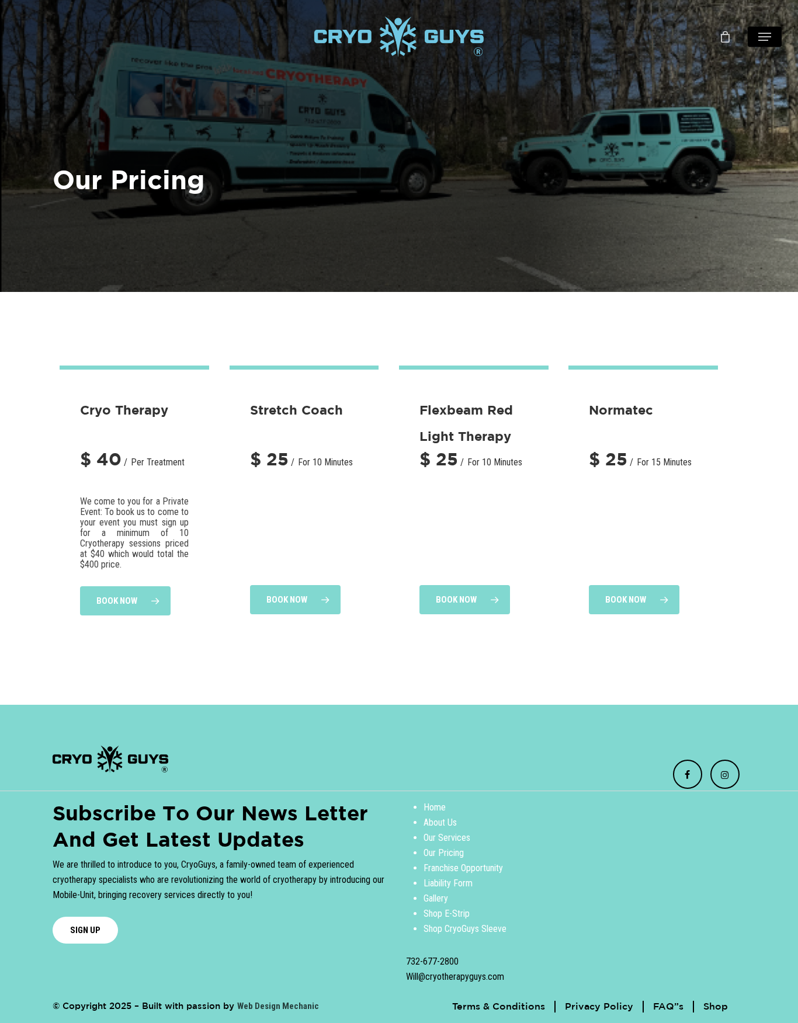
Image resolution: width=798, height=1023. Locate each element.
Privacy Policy (599, 1006)
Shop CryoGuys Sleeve (465, 928)
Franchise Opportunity (463, 868)
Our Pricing (444, 852)
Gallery (436, 898)
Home (435, 807)
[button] (765, 37)
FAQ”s (668, 1006)
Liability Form (448, 883)
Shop (715, 1006)
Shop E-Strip (447, 913)
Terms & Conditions (498, 1006)
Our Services (447, 837)
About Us (440, 822)
